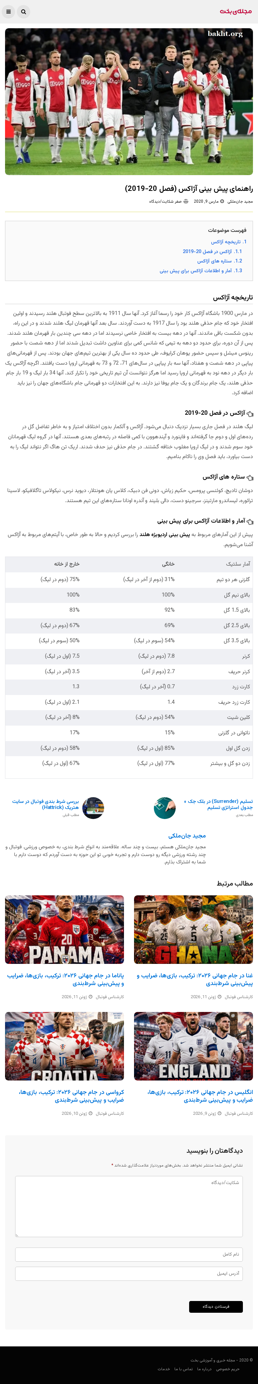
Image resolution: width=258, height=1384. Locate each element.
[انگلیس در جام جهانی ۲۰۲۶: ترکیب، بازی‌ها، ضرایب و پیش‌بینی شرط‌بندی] (193, 1046)
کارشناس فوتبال (110, 997)
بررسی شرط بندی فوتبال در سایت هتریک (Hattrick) (45, 808)
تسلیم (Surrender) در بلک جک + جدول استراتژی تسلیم (218, 808)
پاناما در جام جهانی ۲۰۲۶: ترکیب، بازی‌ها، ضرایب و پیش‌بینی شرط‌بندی (65, 979)
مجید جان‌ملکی (240, 202)
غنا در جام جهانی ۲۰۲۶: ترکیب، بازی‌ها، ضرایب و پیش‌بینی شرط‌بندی (195, 979)
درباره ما (204, 1369)
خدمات (164, 1369)
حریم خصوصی (228, 1369)
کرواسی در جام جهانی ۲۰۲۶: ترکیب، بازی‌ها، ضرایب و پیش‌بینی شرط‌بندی (71, 1096)
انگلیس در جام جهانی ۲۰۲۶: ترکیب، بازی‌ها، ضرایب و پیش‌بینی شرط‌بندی (200, 1096)
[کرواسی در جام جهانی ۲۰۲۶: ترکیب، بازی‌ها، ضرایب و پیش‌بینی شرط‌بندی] (64, 1046)
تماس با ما (183, 1369)
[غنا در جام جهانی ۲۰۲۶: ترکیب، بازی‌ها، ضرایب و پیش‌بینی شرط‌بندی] (193, 929)
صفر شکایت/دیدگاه (165, 202)
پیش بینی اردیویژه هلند (164, 535)
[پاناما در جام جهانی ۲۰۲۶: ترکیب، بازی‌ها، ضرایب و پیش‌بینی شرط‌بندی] (64, 929)
